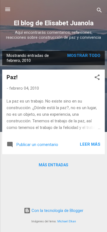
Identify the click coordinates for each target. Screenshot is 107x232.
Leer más (90, 144)
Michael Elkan (66, 221)
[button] (97, 78)
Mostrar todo (83, 55)
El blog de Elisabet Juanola (54, 23)
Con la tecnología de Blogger (56, 210)
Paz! (12, 77)
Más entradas (53, 165)
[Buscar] (99, 11)
